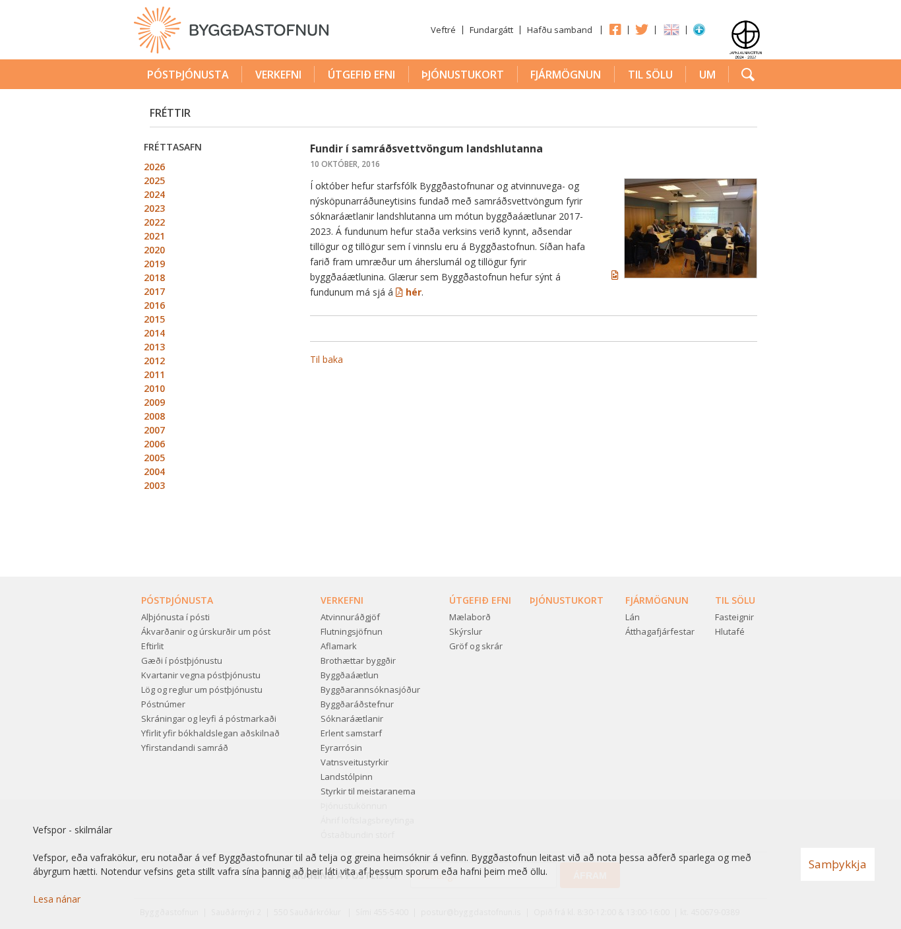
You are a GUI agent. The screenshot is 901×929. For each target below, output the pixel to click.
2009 (154, 402)
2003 (154, 485)
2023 (154, 208)
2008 (154, 416)
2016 (154, 305)
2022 (154, 222)
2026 (154, 166)
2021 (154, 236)
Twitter (641, 29)
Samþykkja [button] (838, 864)
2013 (154, 346)
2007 (154, 430)
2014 (154, 333)
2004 (154, 471)
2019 (154, 263)
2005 (154, 457)
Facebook (614, 29)
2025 (154, 180)
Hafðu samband (559, 30)
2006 (154, 443)
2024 (154, 194)
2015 (154, 319)
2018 (154, 277)
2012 (154, 360)
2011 (154, 374)
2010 (154, 388)
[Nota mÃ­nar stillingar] (699, 32)
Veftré (443, 30)
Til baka (326, 359)
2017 (154, 291)
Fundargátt (491, 30)
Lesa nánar (56, 899)
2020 (154, 249)
